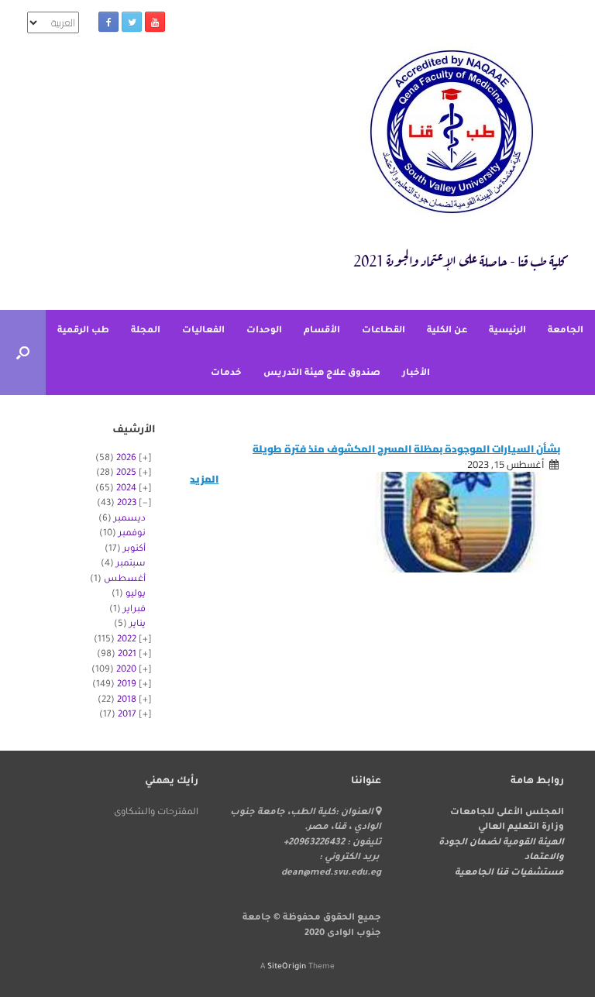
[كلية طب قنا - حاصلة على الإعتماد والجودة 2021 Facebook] (108, 22)
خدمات (226, 374)
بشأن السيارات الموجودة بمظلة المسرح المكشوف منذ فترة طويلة (406, 448)
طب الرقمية (83, 331)
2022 (126, 640)
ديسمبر (130, 519)
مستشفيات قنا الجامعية (509, 873)
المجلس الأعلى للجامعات (507, 813)
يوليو (136, 595)
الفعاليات (203, 331)
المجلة (145, 331)
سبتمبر (131, 564)
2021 (127, 655)
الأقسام (322, 331)
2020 (126, 670)
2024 (126, 489)
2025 (126, 474)
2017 (127, 715)
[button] (23, 352)
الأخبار (416, 374)
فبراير (134, 610)
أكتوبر (134, 550)
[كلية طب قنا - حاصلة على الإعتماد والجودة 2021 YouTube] (155, 22)
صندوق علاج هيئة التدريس (321, 374)
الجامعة (565, 331)
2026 (126, 459)
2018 (126, 701)
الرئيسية (507, 331)
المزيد (204, 479)
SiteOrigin (286, 967)
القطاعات (383, 331)
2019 (126, 685)
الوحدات (264, 331)
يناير (137, 625)
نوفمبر (132, 534)
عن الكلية (447, 331)
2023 (126, 504)
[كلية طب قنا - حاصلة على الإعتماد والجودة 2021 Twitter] (132, 22)
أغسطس (125, 580)
